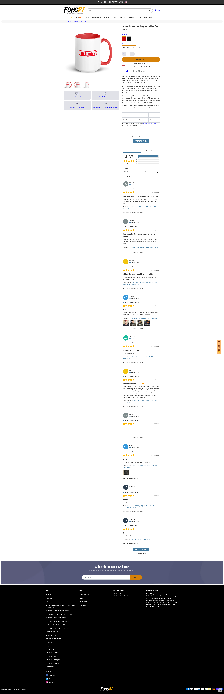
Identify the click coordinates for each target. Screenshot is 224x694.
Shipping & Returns (138, 71)
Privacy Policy (83, 598)
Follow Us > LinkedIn (52, 653)
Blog (140, 17)
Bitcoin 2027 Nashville (150, 123)
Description (125, 71)
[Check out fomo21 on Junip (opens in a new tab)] (144, 553)
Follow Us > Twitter (52, 656)
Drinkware (130, 17)
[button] (147, 156)
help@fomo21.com (118, 594)
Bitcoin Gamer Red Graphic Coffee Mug (77, 21)
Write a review (141, 141)
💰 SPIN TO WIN (219, 347)
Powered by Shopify (21, 689)
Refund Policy (83, 605)
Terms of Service (84, 594)
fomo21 (14, 689)
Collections (148, 17)
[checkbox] (131, 177)
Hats (114, 17)
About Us (49, 598)
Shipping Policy (84, 601)
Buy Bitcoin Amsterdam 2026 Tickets (57, 610)
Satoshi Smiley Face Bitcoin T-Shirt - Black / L (144, 318)
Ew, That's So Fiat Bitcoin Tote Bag (141, 539)
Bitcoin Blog (50, 649)
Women (106, 17)
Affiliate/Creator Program (54, 638)
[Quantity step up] (132, 54)
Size (123, 44)
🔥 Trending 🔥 (76, 17)
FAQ (47, 646)
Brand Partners (51, 667)
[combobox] (117, 10)
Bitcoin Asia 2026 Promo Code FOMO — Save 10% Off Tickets (60, 606)
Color (125, 34)
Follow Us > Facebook (53, 663)
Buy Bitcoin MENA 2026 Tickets (56, 617)
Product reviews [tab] (132, 151)
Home (65, 21)
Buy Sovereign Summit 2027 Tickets (57, 621)
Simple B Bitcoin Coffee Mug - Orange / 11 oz (144, 434)
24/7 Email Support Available (122, 596)
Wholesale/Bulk (51, 635)
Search (48, 594)
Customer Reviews (52, 631)
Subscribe (49, 642)
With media (129, 176)
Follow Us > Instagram (53, 660)
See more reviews (141, 549)
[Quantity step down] (124, 54)
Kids (121, 17)
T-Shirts (86, 17)
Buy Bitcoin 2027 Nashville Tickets (57, 628)
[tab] (127, 71)
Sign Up (135, 577)
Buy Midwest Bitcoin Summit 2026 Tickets (59, 614)
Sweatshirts (95, 17)
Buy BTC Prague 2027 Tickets (55, 624)
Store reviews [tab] (150, 151)
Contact (48, 601)
